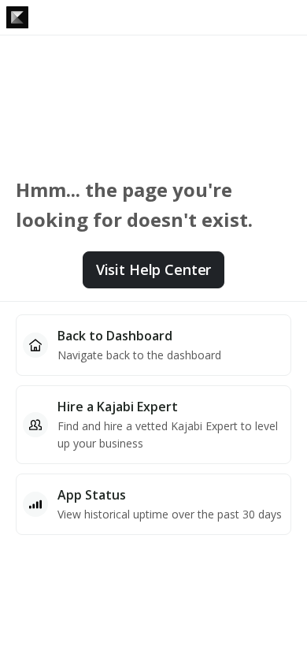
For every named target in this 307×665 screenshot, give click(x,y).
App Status (91, 494)
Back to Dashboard (114, 335)
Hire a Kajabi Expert (117, 406)
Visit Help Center (153, 269)
